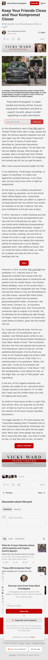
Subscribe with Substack (25, 620)
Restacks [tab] (17, 509)
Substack (12, 655)
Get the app (35, 649)
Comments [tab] (7, 509)
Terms (28, 643)
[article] (24, 554)
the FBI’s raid (36, 128)
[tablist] (12, 509)
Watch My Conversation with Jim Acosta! (18, 554)
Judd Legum (12, 559)
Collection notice (38, 643)
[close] (41, 575)
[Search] (43, 538)
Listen (43, 32)
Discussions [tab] (19, 539)
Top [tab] (4, 539)
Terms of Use (36, 626)
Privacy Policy (25, 630)
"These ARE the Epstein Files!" (16, 568)
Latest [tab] (10, 539)
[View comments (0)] (13, 39)
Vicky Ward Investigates (16, 31)
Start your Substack (18, 649)
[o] (42, 548)
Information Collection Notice (31, 628)
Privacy (21, 643)
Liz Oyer (24, 559)
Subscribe (34, 3)
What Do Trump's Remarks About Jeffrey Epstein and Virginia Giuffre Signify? (18, 548)
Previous (9, 493)
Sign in (43, 3)
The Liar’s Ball (34, 269)
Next (40, 493)
